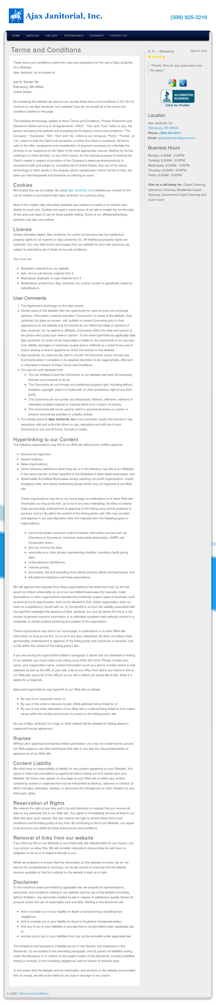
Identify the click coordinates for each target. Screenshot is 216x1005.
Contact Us (118, 35)
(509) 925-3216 (188, 17)
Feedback (97, 35)
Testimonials (73, 35)
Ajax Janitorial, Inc (80, 190)
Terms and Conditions (34, 993)
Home (16, 35)
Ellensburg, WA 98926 (163, 127)
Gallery (52, 35)
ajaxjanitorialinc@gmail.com (177, 138)
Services (32, 35)
